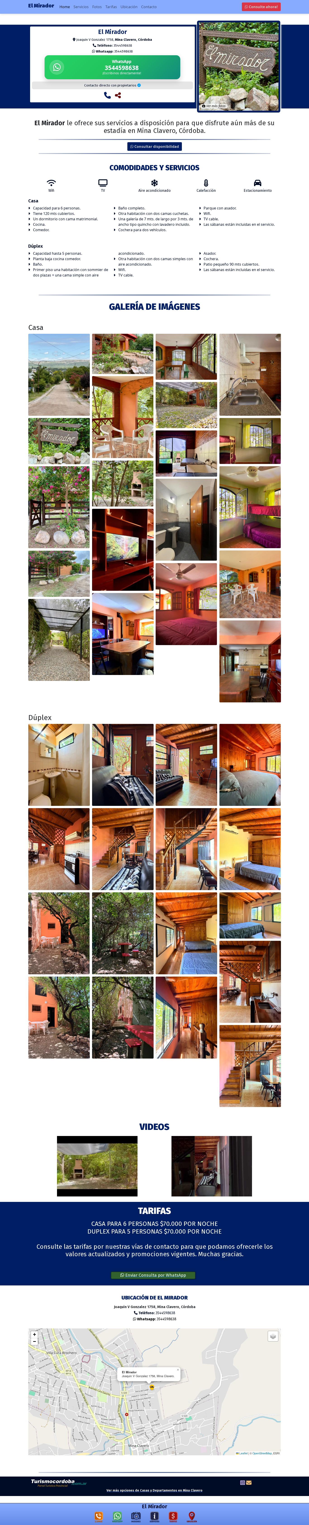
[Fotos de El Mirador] (136, 1517)
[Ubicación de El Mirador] (191, 1517)
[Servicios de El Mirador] (154, 1517)
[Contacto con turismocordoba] (249, 1483)
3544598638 (114, 51)
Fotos (97, 6)
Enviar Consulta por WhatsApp (155, 1275)
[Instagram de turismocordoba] (242, 1483)
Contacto (149, 6)
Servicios (81, 6)
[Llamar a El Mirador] (107, 95)
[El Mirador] (59, 375)
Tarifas (111, 6)
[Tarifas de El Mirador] (173, 1517)
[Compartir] (118, 95)
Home (64, 6)
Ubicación (129, 6)
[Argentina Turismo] (59, 1483)
